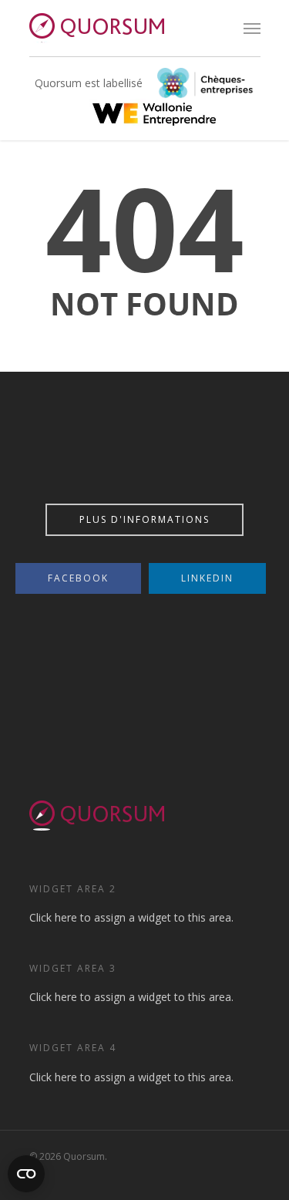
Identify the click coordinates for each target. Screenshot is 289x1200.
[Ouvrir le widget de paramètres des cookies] (26, 1173)
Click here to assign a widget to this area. (131, 917)
